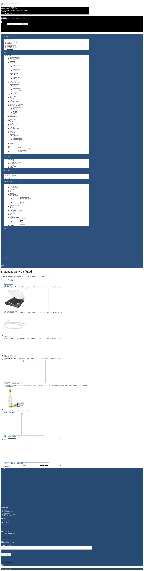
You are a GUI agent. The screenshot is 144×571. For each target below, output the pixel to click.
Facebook (6, 255)
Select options (11, 286)
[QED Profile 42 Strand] (46, 347)
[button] (2, 27)
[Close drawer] (1, 6)
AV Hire (6, 522)
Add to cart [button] (11, 412)
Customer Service (8, 511)
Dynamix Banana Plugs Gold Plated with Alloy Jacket (17, 410)
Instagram (6, 258)
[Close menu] (1, 1)
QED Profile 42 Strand (9, 356)
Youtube (6, 256)
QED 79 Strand (7, 285)
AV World (6, 521)
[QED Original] (46, 324)
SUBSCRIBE (6, 554)
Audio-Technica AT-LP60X (10, 311)
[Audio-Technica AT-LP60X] (46, 299)
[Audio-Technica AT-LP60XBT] (46, 424)
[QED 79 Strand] (46, 284)
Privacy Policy (8, 515)
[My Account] (1, 20)
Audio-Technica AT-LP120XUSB (12, 383)
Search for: (4, 24)
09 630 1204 (10, 13)
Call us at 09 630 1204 (7, 247)
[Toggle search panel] (1, 22)
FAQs (5, 510)
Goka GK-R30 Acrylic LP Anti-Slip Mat (13, 463)
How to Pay (7, 513)
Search (25, 24)
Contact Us (7, 523)
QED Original (7, 336)
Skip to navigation (6, 3)
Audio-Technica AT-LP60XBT (11, 436)
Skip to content (15, 3)
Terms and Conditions (10, 514)
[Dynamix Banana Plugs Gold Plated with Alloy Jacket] (46, 398)
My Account (7, 238)
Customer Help (8, 239)
